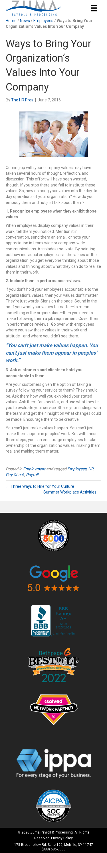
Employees (43, 20)
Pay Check (15, 474)
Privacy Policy (62, 838)
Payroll (32, 474)
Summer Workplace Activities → (72, 492)
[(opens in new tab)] (53, 535)
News (25, 20)
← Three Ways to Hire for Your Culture (40, 486)
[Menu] (94, 8)
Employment (34, 469)
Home (11, 20)
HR (91, 469)
